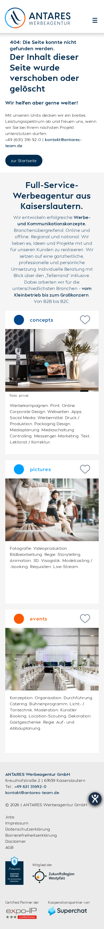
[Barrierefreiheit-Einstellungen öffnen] (95, 798)
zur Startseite (24, 160)
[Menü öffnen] (95, 20)
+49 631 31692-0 (30, 786)
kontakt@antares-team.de (32, 792)
